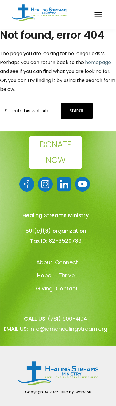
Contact (67, 288)
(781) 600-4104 (67, 318)
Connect (66, 262)
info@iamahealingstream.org (68, 328)
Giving (44, 288)
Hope (44, 275)
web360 (83, 392)
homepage (98, 62)
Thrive (67, 275)
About (44, 262)
